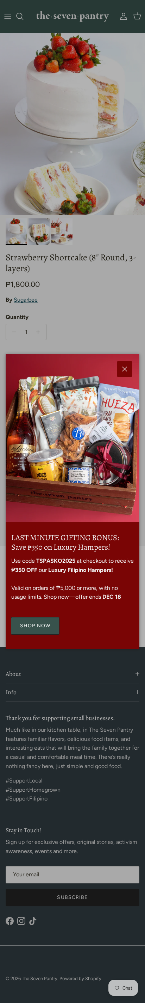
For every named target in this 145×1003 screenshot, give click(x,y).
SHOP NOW (35, 626)
